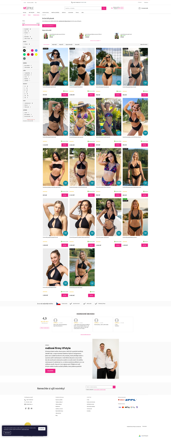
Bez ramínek (28, 65)
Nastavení (7, 433)
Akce (27, 31)
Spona (27, 112)
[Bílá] (28, 50)
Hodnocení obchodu (91, 402)
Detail (64, 95)
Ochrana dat (89, 408)
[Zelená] (24, 54)
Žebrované (28, 107)
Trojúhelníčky (28, 73)
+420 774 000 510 (29, 399)
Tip (26, 34)
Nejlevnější (54, 44)
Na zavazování (29, 116)
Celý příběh (50, 371)
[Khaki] (24, 58)
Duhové (27, 105)
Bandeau (27, 78)
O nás (25, 2)
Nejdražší (61, 44)
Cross (27, 77)
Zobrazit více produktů (94, 40)
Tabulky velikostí (59, 402)
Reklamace (58, 406)
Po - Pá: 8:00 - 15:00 (28, 402)
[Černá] (24, 50)
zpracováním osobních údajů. (100, 389)
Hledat (104, 8)
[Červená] (28, 54)
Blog (36, 2)
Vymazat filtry (30, 119)
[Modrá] (36, 50)
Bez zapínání (28, 114)
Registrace (146, 2)
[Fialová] (32, 54)
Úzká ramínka (28, 67)
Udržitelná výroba (90, 404)
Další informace (25, 429)
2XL (26, 95)
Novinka (27, 33)
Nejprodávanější (69, 44)
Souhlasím (41, 428)
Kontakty (89, 411)
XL (26, 94)
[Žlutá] (36, 54)
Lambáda (27, 80)
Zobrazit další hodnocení (86, 334)
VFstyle (27, 44)
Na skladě (28, 29)
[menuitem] (25, 12)
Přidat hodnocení (45, 328)
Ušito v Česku (28, 38)
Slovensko (144, 426)
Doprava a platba (30, 2)
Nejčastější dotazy (59, 411)
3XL (26, 97)
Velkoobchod (58, 413)
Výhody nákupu (59, 404)
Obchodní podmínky (91, 406)
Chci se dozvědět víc (48, 25)
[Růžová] (32, 50)
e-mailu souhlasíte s (96, 389)
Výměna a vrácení (59, 408)
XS (26, 86)
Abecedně (77, 44)
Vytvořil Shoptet (145, 436)
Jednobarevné (29, 103)
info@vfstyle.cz (29, 404)
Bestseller (28, 36)
